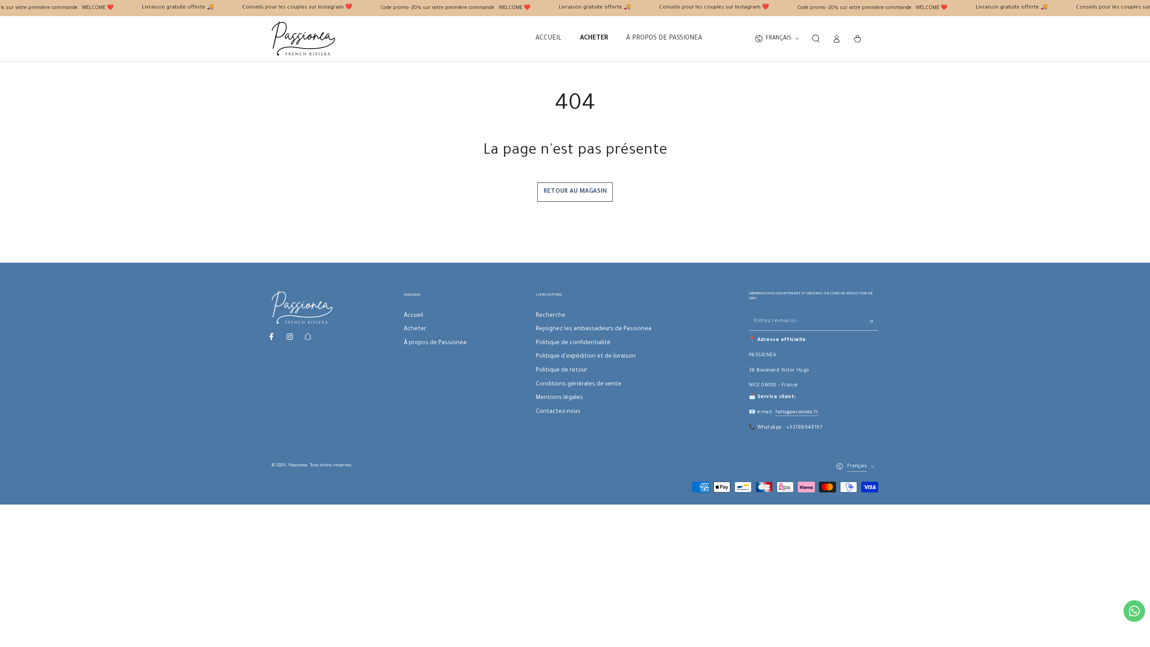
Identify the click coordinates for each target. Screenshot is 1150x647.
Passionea (297, 465)
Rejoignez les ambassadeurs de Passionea (593, 329)
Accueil (413, 316)
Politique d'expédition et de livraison (586, 357)
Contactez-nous (558, 412)
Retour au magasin (575, 191)
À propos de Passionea (435, 343)
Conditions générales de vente (578, 384)
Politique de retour (561, 371)
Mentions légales (559, 398)
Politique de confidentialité (573, 343)
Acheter (415, 329)
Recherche (551, 316)
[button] (815, 39)
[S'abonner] (873, 321)
